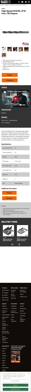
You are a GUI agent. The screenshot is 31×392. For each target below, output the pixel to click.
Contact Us (4, 308)
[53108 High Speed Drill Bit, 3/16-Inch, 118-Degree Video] (7, 55)
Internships (22, 315)
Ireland (3, 358)
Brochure (3, 113)
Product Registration (5, 324)
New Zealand (5, 367)
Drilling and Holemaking (15, 5)
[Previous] (12, 244)
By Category (5, 292)
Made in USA (5, 300)
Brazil (3, 351)
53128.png (7, 122)
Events (12, 317)
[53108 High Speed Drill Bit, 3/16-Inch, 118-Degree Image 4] (20, 51)
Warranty (9, 193)
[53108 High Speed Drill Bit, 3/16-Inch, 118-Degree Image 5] (26, 51)
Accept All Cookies (15, 389)
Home (1, 5)
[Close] (28, 374)
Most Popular (5, 297)
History (12, 315)
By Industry (5, 295)
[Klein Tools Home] (5, 3)
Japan (3, 360)
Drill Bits (24, 5)
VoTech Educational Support (5, 338)
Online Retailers (13, 295)
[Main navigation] (28, 2)
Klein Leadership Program (22, 319)
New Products (5, 290)
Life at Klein (23, 313)
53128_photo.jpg (13, 120)
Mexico (4, 365)
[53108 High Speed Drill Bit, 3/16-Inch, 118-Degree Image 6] (4, 57)
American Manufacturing (14, 311)
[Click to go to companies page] (26, 2)
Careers (22, 306)
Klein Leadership (13, 320)
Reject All (15, 385)
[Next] (19, 244)
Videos (21, 294)
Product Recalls (4, 328)
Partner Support (6, 315)
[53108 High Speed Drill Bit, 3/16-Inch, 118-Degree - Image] (15, 46)
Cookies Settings (15, 381)
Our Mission (14, 308)
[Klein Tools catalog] (18, 357)
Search (3, 321)
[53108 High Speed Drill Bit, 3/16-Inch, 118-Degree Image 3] (15, 51)
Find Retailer (9, 80)
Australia (4, 348)
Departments (23, 308)
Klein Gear (13, 298)
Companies (13, 306)
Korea (3, 363)
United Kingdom (4, 370)
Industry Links (23, 296)
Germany (4, 355)
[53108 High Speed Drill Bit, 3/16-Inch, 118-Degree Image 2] (9, 51)
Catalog (6, 5)
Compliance (9, 198)
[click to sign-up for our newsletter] (22, 2)
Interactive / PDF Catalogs (23, 291)
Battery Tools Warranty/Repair (5, 333)
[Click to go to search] (19, 2)
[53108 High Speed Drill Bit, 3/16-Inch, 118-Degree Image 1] (4, 51)
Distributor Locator (13, 291)
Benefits (22, 311)
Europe (3, 353)
